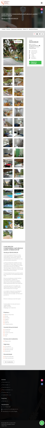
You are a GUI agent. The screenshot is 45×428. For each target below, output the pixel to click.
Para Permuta (6, 387)
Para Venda (6, 382)
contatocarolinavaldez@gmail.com (10, 409)
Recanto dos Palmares (33, 29)
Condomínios (6, 394)
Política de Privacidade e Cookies (8, 424)
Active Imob (13, 422)
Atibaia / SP (25, 29)
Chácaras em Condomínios (16, 29)
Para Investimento (7, 389)
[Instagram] (42, 381)
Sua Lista (5, 401)
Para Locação (6, 384)
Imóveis (3, 29)
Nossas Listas (6, 392)
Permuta (8, 29)
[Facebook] (42, 384)
